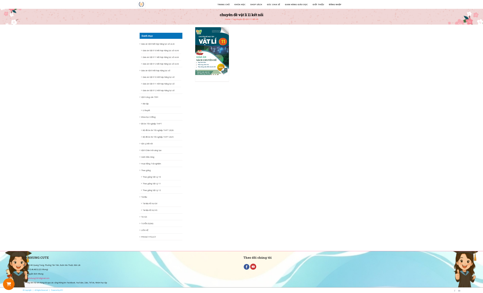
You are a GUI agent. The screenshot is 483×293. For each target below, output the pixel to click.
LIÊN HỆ (144, 230)
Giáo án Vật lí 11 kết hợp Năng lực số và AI (161, 57)
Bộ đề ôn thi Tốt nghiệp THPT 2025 (158, 137)
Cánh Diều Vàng (147, 157)
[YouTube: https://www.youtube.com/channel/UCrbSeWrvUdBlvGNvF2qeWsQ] (253, 269)
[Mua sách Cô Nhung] (9, 284)
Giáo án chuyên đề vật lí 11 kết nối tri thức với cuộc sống (212, 51)
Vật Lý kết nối (147, 143)
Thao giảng (146, 170)
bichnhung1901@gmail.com (38, 278)
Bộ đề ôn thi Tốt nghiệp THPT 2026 (158, 130)
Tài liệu (144, 197)
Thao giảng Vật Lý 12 (152, 190)
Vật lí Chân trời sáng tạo (151, 150)
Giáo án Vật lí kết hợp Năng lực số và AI (158, 44)
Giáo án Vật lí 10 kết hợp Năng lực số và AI (161, 50)
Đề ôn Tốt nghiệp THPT (151, 123)
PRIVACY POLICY (148, 237)
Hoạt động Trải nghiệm (151, 163)
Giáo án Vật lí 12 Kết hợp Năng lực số (158, 90)
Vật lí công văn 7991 (149, 97)
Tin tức (144, 216)
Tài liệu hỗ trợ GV (150, 203)
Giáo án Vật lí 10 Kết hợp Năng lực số (158, 77)
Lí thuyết (146, 110)
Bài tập (146, 103)
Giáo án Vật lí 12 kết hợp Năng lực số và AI (161, 64)
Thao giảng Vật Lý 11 (152, 183)
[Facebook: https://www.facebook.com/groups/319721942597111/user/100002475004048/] (246, 269)
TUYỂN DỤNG (147, 223)
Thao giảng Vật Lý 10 (152, 177)
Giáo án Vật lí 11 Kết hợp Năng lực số (158, 83)
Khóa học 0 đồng (148, 117)
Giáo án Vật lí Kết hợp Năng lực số (155, 70)
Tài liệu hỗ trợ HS (150, 210)
